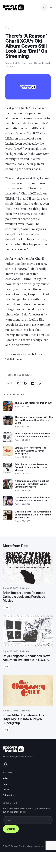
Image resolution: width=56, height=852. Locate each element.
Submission (8, 795)
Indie (5, 778)
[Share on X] (18, 383)
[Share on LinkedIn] (33, 383)
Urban (6, 789)
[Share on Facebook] (25, 383)
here (18, 359)
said (40, 193)
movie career (36, 264)
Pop (9, 28)
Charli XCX (26, 108)
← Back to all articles (18, 374)
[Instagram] (5, 764)
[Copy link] (40, 383)
